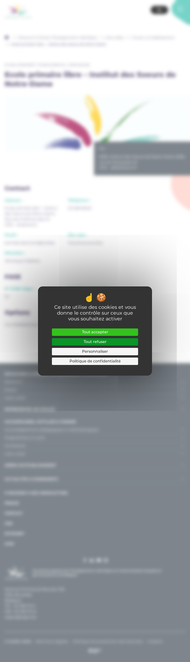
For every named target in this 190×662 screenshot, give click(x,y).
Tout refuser (95, 342)
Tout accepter (95, 332)
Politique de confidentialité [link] (95, 361)
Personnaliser (95, 351)
